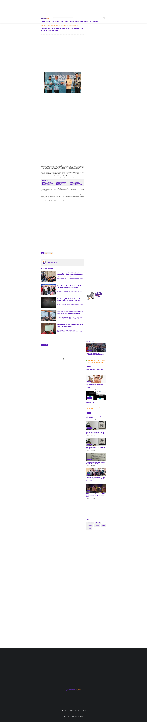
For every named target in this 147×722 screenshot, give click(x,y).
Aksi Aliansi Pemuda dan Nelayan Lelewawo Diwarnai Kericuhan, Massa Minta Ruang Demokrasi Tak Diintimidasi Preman (95, 355)
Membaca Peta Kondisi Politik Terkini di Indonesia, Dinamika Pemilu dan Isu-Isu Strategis (95, 386)
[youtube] (105, 21)
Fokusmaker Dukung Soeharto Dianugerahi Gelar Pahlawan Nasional (70, 325)
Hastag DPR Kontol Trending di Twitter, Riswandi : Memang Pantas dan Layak (95, 370)
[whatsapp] (46, 256)
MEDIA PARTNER (67, 716)
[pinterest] (49, 256)
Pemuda (89, 366)
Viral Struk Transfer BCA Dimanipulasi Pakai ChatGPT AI (95, 401)
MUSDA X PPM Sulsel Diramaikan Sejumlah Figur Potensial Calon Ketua (47, 183)
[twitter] (44, 256)
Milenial (86, 21)
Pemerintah (90, 525)
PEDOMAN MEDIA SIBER (75, 716)
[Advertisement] (34, 8)
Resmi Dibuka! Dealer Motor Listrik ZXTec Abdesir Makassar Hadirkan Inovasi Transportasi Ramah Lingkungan (69, 286)
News (62, 21)
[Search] (72, 18)
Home (43, 21)
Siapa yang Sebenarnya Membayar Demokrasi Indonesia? (61, 183)
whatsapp (71, 710)
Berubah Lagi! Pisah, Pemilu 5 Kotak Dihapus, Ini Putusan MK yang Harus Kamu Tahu (70, 299)
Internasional (95, 21)
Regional (72, 21)
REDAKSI (81, 716)
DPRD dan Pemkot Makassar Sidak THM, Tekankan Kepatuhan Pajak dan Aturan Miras (95, 495)
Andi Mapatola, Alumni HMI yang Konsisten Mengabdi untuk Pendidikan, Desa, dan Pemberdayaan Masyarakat (95, 432)
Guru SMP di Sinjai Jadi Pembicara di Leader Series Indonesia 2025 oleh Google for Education (70, 312)
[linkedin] (51, 256)
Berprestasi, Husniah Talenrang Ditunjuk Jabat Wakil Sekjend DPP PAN (95, 463)
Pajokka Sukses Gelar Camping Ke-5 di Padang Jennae (95, 416)
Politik (81, 21)
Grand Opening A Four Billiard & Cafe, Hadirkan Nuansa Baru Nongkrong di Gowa (70, 273)
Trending (48, 21)
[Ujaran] (45, 18)
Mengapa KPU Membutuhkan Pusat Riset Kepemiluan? (95, 448)
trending (89, 350)
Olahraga (77, 21)
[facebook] (42, 256)
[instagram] (103, 21)
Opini (90, 21)
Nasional (66, 21)
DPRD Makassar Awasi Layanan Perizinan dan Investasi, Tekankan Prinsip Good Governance (95, 479)
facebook (64, 710)
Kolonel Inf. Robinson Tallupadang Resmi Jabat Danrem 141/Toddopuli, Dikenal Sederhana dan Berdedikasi (76, 183)
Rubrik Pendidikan (55, 21)
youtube (84, 710)
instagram (77, 710)
